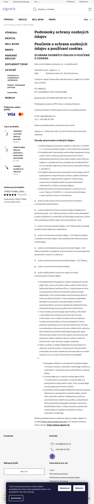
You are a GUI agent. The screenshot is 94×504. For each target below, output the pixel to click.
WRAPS (9, 50)
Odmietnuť (64, 488)
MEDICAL (10, 38)
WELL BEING (12, 44)
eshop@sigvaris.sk (63, 444)
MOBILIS (10, 98)
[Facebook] (52, 456)
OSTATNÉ (10, 70)
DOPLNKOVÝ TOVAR (16, 64)
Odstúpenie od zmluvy (58, 481)
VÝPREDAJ (11, 32)
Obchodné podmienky (21, 2)
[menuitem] (8, 19)
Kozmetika (12, 92)
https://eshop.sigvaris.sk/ (58, 425)
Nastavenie (16, 498)
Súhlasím (79, 488)
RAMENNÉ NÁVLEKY (11, 57)
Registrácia (84, 1)
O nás (6, 2)
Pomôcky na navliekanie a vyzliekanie (13, 77)
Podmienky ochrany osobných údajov (64, 477)
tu (33, 492)
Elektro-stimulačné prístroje (16, 86)
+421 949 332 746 (62, 449)
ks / (24, 471)
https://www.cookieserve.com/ (54, 421)
